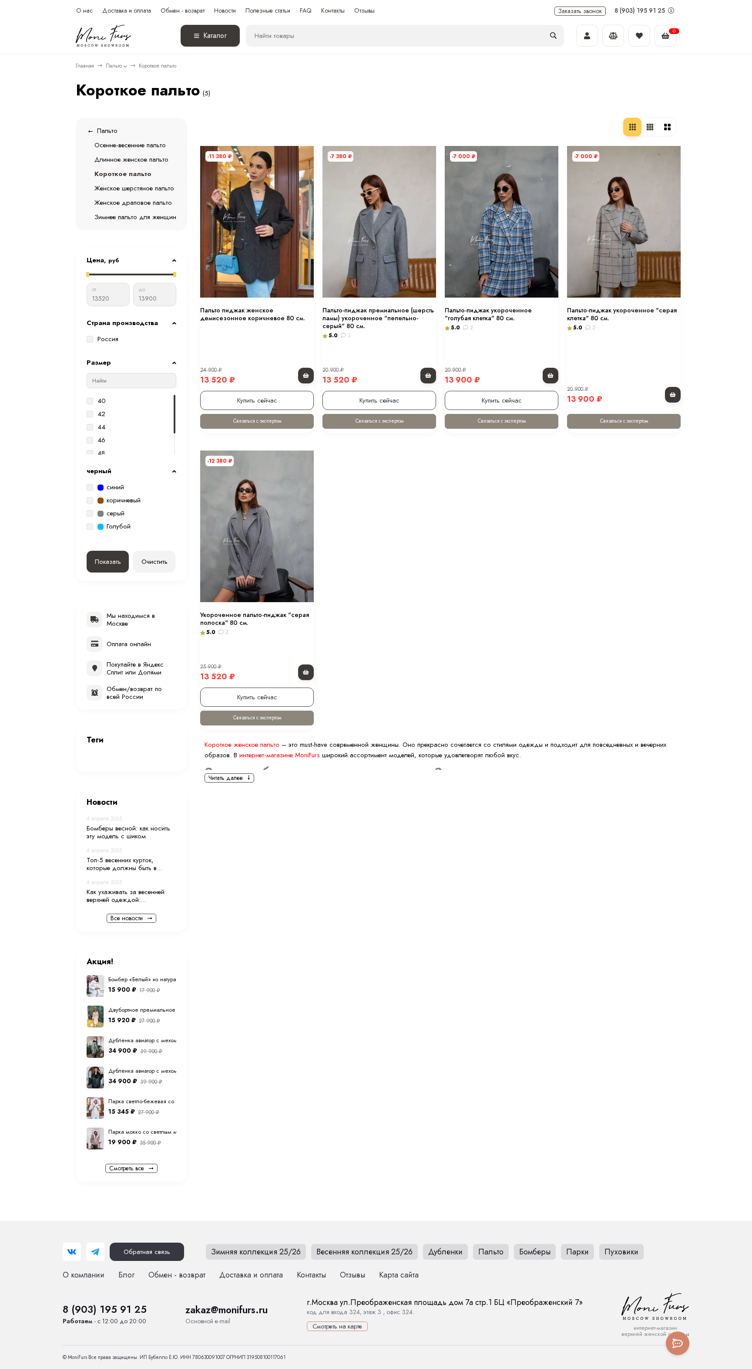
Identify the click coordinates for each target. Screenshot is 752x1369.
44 (101, 427)
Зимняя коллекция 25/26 (256, 1251)
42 (101, 414)
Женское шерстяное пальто (134, 188)
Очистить (154, 561)
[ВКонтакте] (72, 1252)
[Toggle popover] (677, 1343)
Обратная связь (147, 1252)
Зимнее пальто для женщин (135, 217)
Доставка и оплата (126, 10)
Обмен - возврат (183, 10)
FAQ (306, 10)
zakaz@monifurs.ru (226, 1310)
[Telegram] (95, 1252)
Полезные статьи (267, 10)
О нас (84, 10)
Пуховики (621, 1251)
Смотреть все (127, 1168)
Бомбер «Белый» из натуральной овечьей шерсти (171, 979)
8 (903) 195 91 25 (640, 10)
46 (101, 440)
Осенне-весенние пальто (130, 145)
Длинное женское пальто (131, 159)
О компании (83, 1275)
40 (101, 401)
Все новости (127, 918)
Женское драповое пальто (133, 202)
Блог (126, 1275)
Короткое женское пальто (242, 744)
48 (101, 453)
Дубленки (445, 1251)
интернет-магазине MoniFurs (279, 755)
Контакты (333, 10)
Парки (577, 1251)
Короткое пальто (122, 174)
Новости (225, 10)
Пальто (114, 66)
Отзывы (364, 10)
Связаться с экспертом (257, 420)
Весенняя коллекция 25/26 (364, 1251)
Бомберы (535, 1251)
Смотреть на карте (337, 1326)
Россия (107, 339)
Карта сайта (399, 1275)
